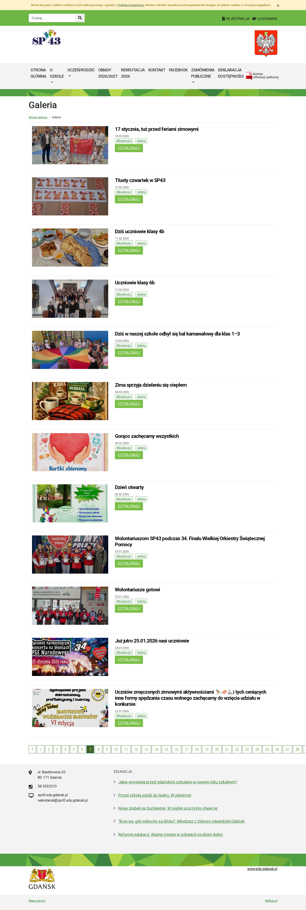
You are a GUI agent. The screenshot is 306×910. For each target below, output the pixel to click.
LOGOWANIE (266, 19)
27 (287, 749)
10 (116, 749)
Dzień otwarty (129, 487)
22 (237, 749)
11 (126, 749)
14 (156, 749)
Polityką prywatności (131, 5)
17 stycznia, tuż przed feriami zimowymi (156, 129)
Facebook (178, 70)
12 (136, 749)
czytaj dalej (130, 148)
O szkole (57, 73)
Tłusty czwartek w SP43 (140, 180)
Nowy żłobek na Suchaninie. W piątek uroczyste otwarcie (168, 808)
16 (176, 749)
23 (247, 749)
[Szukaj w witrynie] (80, 18)
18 (196, 749)
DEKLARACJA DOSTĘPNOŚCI (231, 73)
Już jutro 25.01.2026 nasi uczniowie (152, 641)
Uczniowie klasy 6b (135, 282)
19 (207, 749)
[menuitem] (57, 76)
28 (297, 749)
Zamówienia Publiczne (202, 73)
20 (217, 749)
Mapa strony (37, 900)
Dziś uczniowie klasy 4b (139, 231)
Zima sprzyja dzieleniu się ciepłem (151, 385)
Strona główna (38, 73)
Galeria (141, 140)
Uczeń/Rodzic (81, 70)
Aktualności (123, 140)
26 (277, 749)
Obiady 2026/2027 (107, 73)
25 (267, 749)
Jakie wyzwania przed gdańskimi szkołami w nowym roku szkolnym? (177, 782)
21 (227, 749)
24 (257, 749)
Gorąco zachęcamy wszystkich (147, 436)
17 (186, 749)
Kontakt (156, 70)
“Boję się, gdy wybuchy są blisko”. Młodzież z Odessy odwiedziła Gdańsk (181, 821)
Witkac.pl (271, 900)
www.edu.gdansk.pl (262, 869)
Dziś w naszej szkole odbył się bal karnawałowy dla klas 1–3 (177, 334)
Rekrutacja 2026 (133, 73)
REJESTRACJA (237, 19)
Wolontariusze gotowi (137, 589)
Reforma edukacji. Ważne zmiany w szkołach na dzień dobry (170, 834)
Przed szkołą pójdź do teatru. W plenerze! (154, 795)
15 (166, 749)
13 (146, 749)
